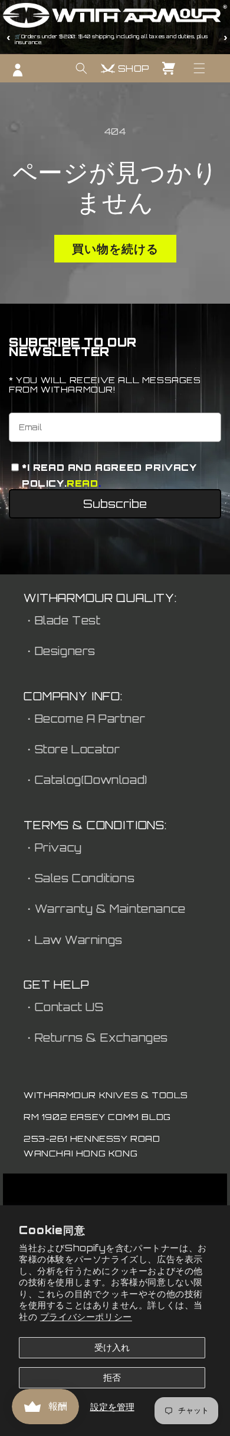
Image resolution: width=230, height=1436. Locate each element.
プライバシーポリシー (86, 1316)
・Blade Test (62, 620)
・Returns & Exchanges (96, 1037)
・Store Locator (72, 749)
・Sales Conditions (79, 878)
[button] (199, 68)
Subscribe (115, 504)
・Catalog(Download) (85, 779)
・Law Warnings (73, 939)
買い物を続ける (115, 248)
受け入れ (112, 1347)
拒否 (112, 1377)
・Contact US (64, 1006)
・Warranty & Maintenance (105, 908)
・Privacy (53, 847)
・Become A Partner (84, 718)
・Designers (60, 650)
